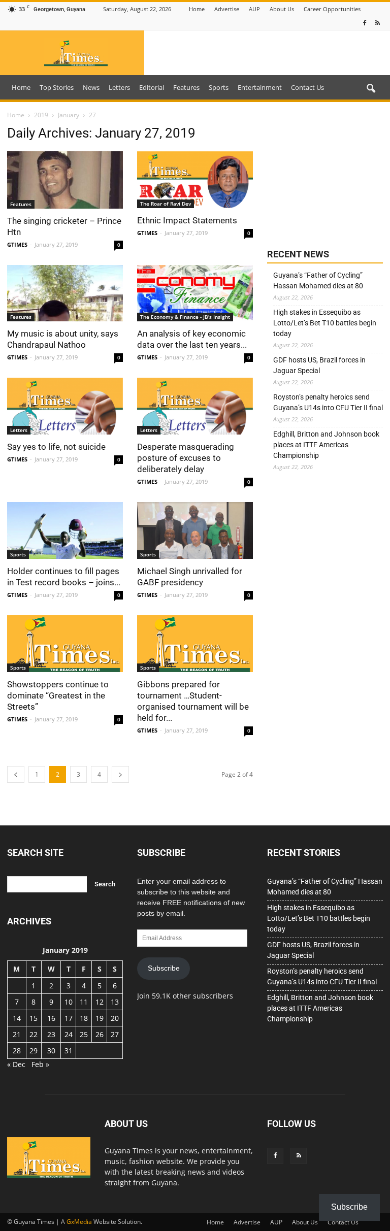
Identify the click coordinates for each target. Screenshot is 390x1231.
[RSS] (377, 23)
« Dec (16, 1064)
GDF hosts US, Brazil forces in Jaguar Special (319, 365)
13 (115, 1002)
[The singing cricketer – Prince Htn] (65, 180)
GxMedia (79, 1221)
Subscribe (164, 968)
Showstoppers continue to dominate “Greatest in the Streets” (58, 695)
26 (99, 1034)
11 (84, 1002)
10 (68, 1002)
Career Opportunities (332, 9)
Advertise (226, 9)
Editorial (151, 87)
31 (68, 1050)
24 (68, 1034)
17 (68, 1018)
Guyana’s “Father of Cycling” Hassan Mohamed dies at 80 (318, 280)
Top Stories (57, 87)
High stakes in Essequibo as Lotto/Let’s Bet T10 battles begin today (324, 323)
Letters (119, 87)
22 (33, 1034)
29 (33, 1050)
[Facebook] (364, 23)
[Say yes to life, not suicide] (65, 406)
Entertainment (260, 87)
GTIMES (17, 244)
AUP (254, 9)
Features (186, 87)
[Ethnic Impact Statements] (195, 179)
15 (33, 1018)
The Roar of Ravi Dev (165, 203)
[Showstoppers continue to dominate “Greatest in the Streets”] (65, 644)
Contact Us (307, 87)
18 (84, 1018)
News (91, 87)
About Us (282, 9)
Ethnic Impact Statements (187, 220)
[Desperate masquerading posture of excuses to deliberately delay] (195, 406)
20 (115, 1018)
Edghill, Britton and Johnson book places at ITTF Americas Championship (326, 444)
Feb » (40, 1064)
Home (197, 9)
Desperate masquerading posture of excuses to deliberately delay (185, 458)
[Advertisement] (325, 176)
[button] (371, 89)
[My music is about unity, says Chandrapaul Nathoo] (65, 293)
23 (51, 1034)
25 (84, 1034)
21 (17, 1034)
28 (17, 1050)
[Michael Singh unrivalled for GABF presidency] (195, 530)
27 (115, 1034)
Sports (219, 87)
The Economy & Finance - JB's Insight (185, 316)
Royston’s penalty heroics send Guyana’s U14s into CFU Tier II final (328, 402)
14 (17, 1018)
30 (51, 1050)
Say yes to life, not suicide (56, 447)
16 (51, 1018)
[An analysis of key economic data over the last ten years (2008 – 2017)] (195, 293)
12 (99, 1002)
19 (99, 1018)
